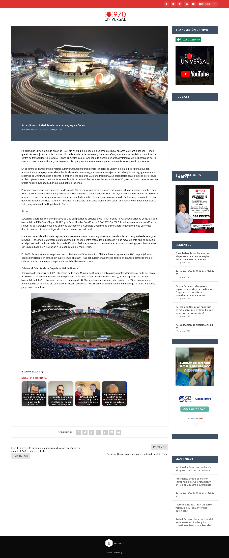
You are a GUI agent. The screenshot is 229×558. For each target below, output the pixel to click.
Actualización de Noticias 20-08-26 (195, 326)
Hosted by (114, 552)
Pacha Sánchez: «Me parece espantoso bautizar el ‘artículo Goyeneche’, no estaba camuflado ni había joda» (194, 291)
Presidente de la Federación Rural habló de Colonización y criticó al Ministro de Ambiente (193, 481)
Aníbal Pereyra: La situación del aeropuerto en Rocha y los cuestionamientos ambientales (194, 522)
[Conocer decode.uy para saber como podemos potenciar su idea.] (114, 543)
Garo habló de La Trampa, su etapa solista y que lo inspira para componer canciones (193, 256)
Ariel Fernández (41, 130)
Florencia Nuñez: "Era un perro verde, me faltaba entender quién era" (194, 507)
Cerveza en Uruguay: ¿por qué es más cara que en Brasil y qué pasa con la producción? (194, 310)
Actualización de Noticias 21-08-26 (195, 273)
